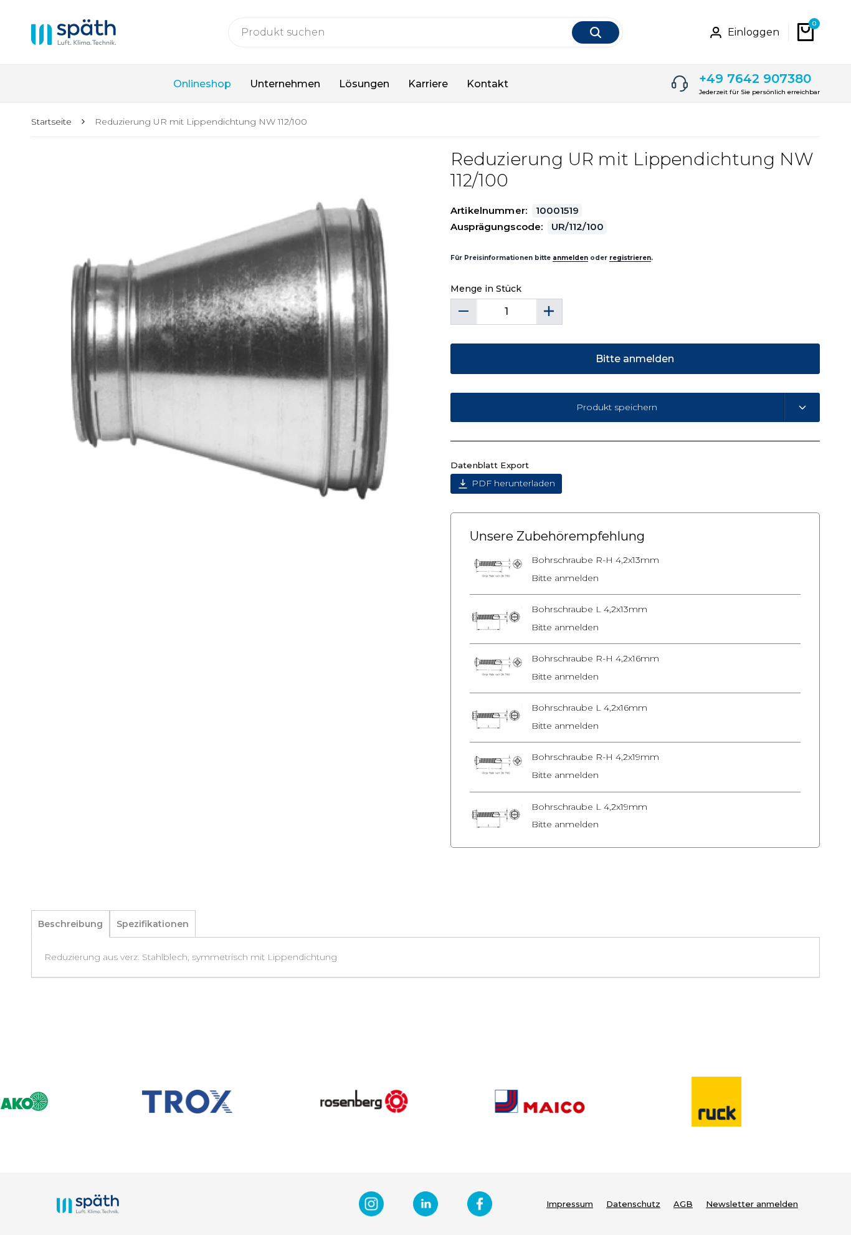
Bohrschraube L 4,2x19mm (589, 807)
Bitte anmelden (565, 578)
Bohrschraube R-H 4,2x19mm (595, 757)
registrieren (630, 258)
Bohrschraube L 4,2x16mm (589, 708)
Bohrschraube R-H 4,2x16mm (595, 658)
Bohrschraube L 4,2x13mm (589, 609)
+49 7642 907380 (755, 78)
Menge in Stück (485, 288)
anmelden (570, 258)
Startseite (51, 121)
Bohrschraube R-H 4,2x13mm (595, 560)
